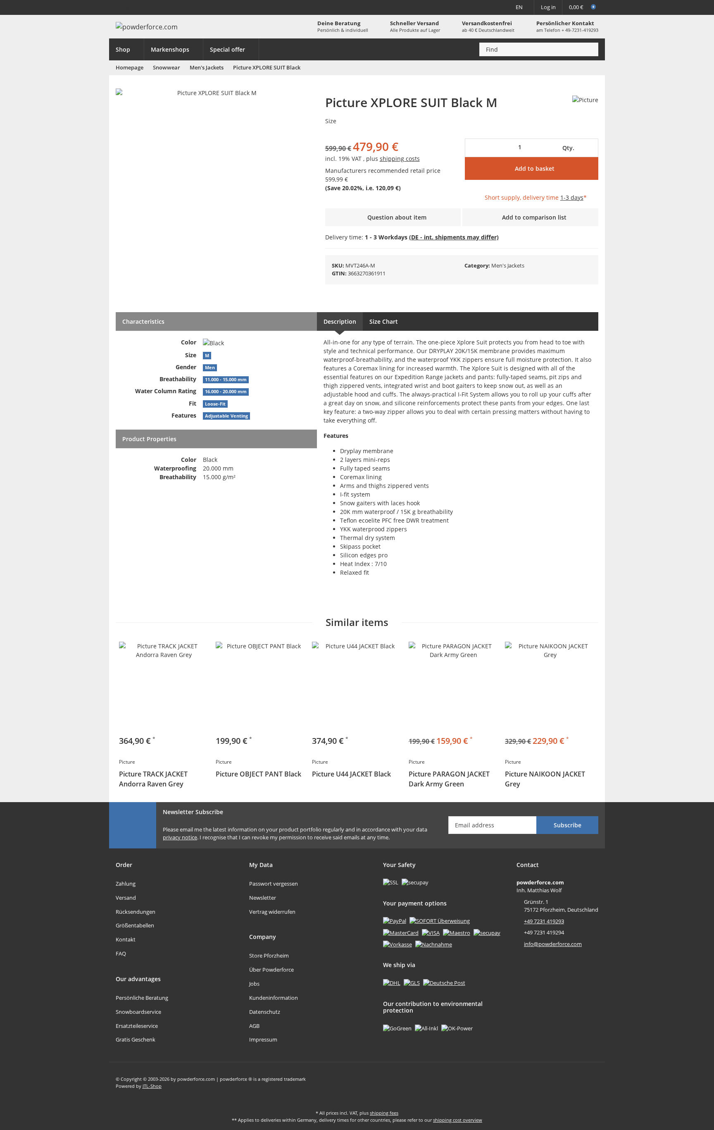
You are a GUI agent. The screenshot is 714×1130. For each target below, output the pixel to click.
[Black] (213, 342)
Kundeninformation (273, 997)
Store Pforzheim (269, 955)
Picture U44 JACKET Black (351, 774)
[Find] (589, 49)
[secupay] (487, 932)
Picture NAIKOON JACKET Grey (545, 778)
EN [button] (519, 7)
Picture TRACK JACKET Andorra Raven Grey (153, 778)
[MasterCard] (401, 932)
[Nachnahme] (433, 944)
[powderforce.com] (147, 27)
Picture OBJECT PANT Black (258, 774)
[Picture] (585, 99)
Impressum (263, 1039)
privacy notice (180, 837)
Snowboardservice (138, 1011)
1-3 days (571, 197)
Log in (548, 7)
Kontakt (126, 939)
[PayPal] (394, 921)
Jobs (254, 983)
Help (128, 7)
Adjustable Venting (226, 416)
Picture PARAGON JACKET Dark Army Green (449, 778)
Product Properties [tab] (149, 439)
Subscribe (567, 825)
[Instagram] (591, 1082)
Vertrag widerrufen (272, 911)
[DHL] (391, 982)
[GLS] (412, 982)
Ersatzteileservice (137, 1026)
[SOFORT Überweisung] (439, 921)
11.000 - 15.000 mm (226, 379)
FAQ (121, 953)
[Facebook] (574, 1082)
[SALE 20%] (454, 687)
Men (210, 367)
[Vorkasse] (397, 944)
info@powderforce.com (553, 944)
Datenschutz (264, 1011)
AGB (254, 1026)
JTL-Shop (152, 1086)
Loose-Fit (215, 404)
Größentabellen (135, 925)
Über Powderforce (271, 969)
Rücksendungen (135, 911)
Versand (126, 897)
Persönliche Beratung (142, 997)
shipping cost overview (457, 1120)
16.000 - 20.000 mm (226, 391)
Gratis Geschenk (135, 1039)
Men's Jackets (507, 265)
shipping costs (400, 158)
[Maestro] (456, 932)
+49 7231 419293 (544, 921)
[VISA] (431, 932)
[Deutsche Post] (444, 982)
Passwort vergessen (273, 883)
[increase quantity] (590, 148)
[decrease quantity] (474, 148)
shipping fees (384, 1113)
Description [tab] (340, 321)
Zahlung (126, 883)
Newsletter (262, 897)
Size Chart (383, 321)
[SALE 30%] (550, 687)
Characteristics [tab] (143, 321)
